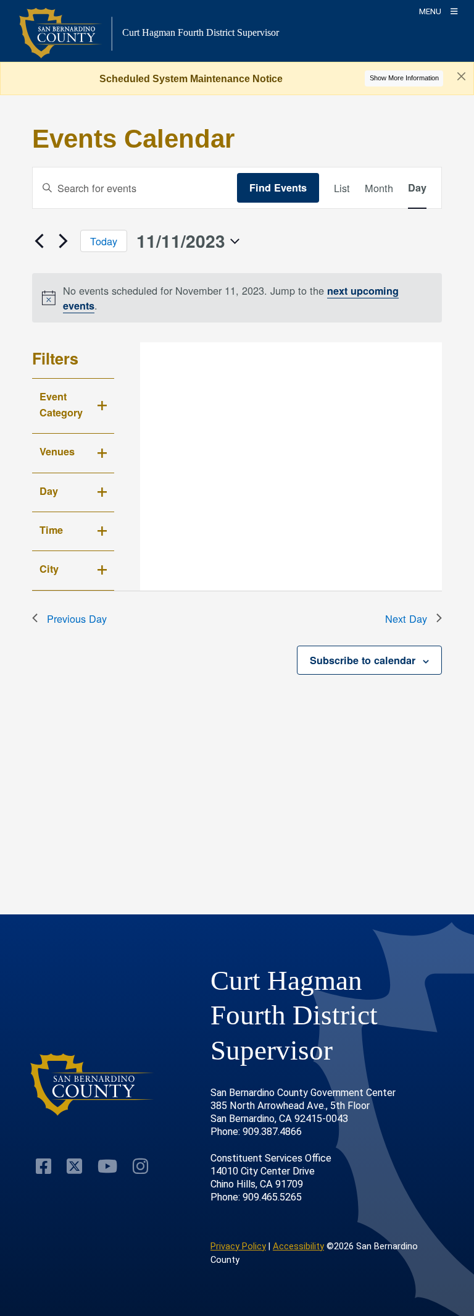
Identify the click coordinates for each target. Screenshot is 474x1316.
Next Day (406, 618)
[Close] (461, 76)
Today (103, 241)
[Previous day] (39, 241)
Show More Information (404, 78)
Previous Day (77, 618)
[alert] (237, 298)
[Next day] (63, 241)
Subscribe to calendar (362, 660)
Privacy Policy (238, 1246)
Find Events (278, 187)
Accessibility (298, 1246)
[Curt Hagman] (92, 1085)
